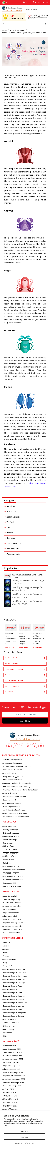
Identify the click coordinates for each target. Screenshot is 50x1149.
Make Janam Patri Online (13, 780)
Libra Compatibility (10, 916)
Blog (5, 962)
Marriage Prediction (12, 686)
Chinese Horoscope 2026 (13, 880)
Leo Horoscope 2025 (11, 1062)
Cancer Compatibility (12, 906)
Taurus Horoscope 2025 (12, 1052)
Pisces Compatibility (11, 933)
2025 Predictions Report (14, 680)
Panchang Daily (14, 554)
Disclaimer (7, 1033)
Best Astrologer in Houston (14, 996)
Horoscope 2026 (9, 883)
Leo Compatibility (10, 909)
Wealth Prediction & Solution (14, 796)
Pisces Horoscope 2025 (12, 1086)
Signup (45, 2)
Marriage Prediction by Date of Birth (17, 783)
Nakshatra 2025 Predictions (14, 870)
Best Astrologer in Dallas (13, 993)
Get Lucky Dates (10, 773)
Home (4, 30)
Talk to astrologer (25, 714)
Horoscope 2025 (9, 1046)
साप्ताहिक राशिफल (10, 850)
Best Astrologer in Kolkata (13, 1016)
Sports (9, 527)
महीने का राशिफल (9, 856)
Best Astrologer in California (14, 972)
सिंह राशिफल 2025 (10, 1106)
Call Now (25, 721)
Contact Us (7, 966)
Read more (9, 647)
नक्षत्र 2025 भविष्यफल (11, 873)
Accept (24, 1131)
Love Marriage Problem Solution (16, 816)
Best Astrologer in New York (14, 969)
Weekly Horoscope (10, 829)
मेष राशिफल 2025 (9, 1092)
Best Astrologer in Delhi (12, 1009)
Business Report (9, 800)
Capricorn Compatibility (13, 926)
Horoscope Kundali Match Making (16, 786)
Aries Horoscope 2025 (12, 1049)
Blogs (12, 30)
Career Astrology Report (13, 763)
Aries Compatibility (10, 896)
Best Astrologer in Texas (13, 986)
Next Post (9, 619)
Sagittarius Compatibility (13, 923)
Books (5, 952)
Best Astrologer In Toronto (13, 999)
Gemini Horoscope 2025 (13, 1056)
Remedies (8, 675)
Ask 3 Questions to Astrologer (15, 813)
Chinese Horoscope (11, 866)
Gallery (6, 956)
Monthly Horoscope (11, 836)
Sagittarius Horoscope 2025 (14, 1076)
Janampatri (9, 692)
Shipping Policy (9, 1026)
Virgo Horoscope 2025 (12, 1066)
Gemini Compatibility (11, 903)
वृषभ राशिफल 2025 (10, 1096)
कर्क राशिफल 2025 (10, 1102)
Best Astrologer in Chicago (14, 982)
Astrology (21, 30)
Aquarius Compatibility (12, 929)
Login (37, 2)
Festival (10, 522)
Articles (6, 946)
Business (11, 538)
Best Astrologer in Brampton (14, 979)
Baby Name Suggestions (13, 776)
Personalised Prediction (14, 669)
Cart (27, 2)
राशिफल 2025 (8, 1089)
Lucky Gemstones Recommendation (18, 766)
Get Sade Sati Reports (12, 803)
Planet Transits (14, 543)
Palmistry (7, 863)
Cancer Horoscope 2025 (13, 1059)
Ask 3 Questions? (11, 663)
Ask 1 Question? (11, 658)
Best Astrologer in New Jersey (15, 976)
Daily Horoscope (9, 826)
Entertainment (13, 517)
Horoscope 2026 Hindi (12, 886)
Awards (6, 949)
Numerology (8, 843)
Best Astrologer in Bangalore (14, 1013)
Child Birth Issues (10, 793)
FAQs (5, 1036)
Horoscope (11, 512)
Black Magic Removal (11, 806)
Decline (24, 1137)
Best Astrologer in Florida (13, 989)
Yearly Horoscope (10, 840)
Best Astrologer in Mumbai (13, 1006)
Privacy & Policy (9, 1019)
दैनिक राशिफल (8, 846)
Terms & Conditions (11, 1023)
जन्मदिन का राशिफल (10, 853)
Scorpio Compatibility (12, 919)
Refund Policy (8, 1029)
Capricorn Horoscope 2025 (14, 1079)
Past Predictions (9, 959)
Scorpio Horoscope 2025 (13, 1072)
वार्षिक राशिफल (8, 860)
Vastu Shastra (13, 549)
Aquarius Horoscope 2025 (13, 1082)
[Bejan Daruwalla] (12, 9)
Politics (10, 533)
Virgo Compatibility (11, 913)
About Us (6, 942)
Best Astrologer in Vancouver (15, 1003)
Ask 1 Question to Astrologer (14, 810)
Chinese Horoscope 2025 (13, 876)
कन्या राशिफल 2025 (10, 1109)
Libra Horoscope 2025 (11, 1069)
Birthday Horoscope (11, 833)
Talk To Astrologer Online (13, 760)
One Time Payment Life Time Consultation (20, 790)
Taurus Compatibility (11, 899)
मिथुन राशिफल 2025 (10, 1099)
